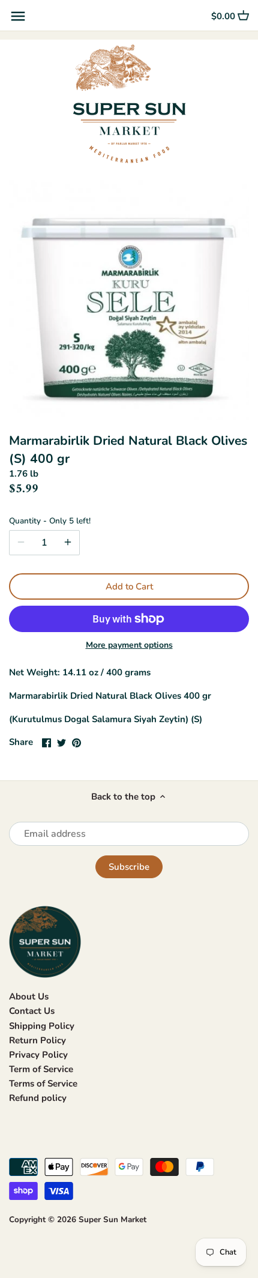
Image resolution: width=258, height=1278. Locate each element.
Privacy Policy (38, 1055)
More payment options (129, 645)
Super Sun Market (112, 1219)
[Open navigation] (18, 16)
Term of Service (41, 1069)
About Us (29, 996)
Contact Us (32, 1011)
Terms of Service (43, 1084)
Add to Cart (129, 586)
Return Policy (37, 1040)
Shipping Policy (41, 1026)
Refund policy (38, 1098)
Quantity (50, 521)
